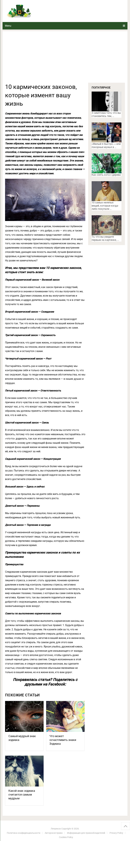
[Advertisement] (65, 59)
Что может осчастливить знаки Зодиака (62, 739)
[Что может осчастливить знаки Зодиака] (65, 716)
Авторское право (54, 833)
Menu (8, 25)
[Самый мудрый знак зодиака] (24, 716)
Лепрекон (56, 828)
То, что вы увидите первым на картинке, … (105, 238)
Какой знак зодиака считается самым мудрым (21, 794)
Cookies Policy (66, 837)
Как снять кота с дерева (106, 174)
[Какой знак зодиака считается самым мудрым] (24, 771)
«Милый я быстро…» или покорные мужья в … (106, 145)
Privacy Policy (116, 833)
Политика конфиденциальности (23, 833)
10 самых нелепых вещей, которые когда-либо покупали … (105, 205)
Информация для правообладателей (86, 833)
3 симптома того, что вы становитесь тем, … (106, 114)
